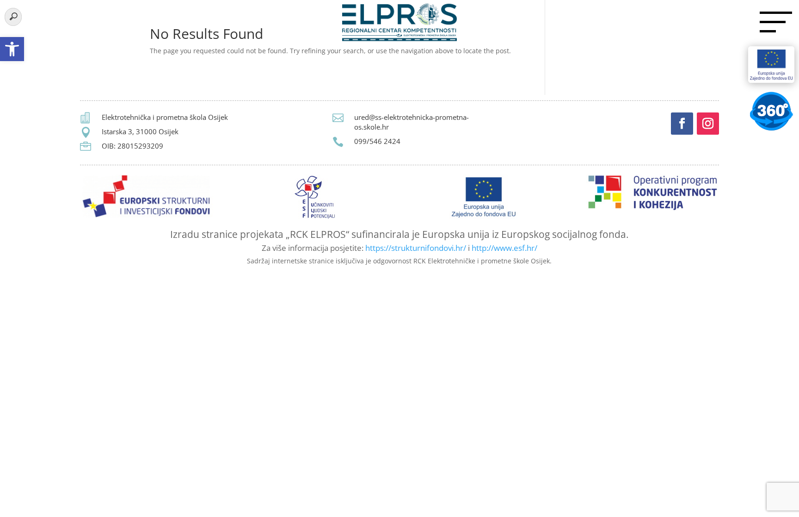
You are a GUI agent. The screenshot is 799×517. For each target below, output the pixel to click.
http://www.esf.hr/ (504, 248)
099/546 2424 (377, 141)
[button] (12, 49)
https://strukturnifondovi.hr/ (415, 248)
